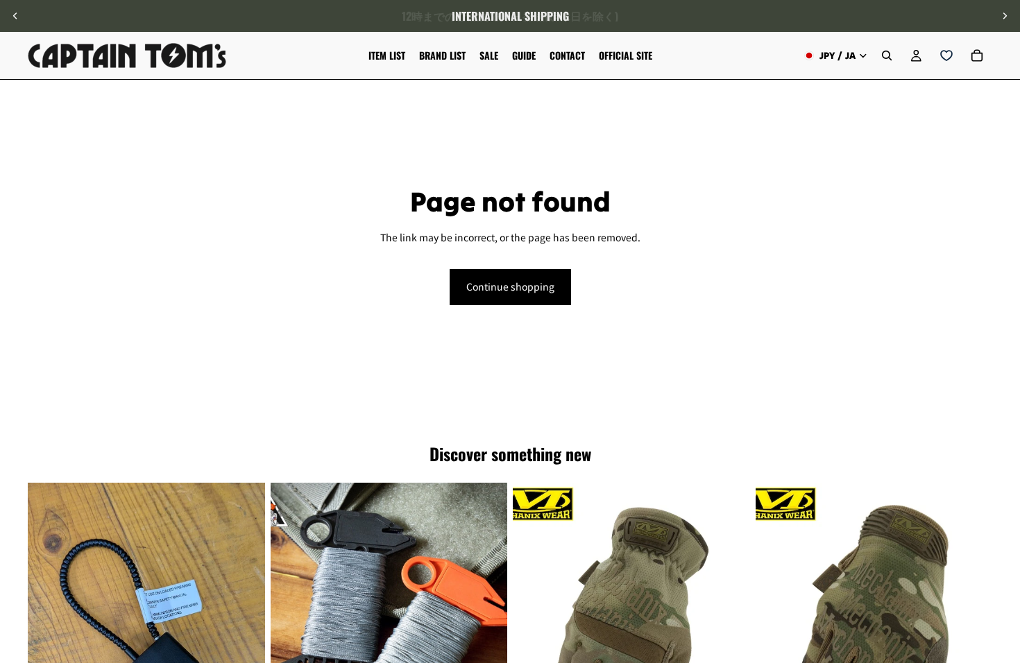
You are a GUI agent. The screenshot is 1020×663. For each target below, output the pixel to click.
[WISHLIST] (946, 55)
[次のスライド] (1004, 16)
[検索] (887, 55)
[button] (1002, 545)
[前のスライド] (15, 16)
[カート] (977, 55)
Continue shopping (510, 286)
